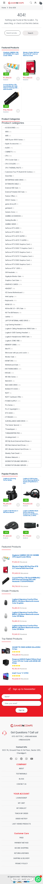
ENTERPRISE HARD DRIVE (14, 180)
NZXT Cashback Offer (13, 397)
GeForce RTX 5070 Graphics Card (17, 252)
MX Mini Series (10, 377)
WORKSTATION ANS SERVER (15, 465)
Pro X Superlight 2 (11, 409)
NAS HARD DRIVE (11, 385)
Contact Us (21, 784)
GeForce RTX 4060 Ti (13, 232)
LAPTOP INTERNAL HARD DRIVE (16, 320)
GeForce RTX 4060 (12, 228)
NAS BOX (8, 381)
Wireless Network (11, 457)
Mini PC (7, 349)
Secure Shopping (21, 848)
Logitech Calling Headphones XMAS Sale (20, 328)
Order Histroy (21, 819)
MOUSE (8, 373)
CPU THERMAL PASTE (13, 168)
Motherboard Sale (11, 365)
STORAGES (9, 417)
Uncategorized (10, 437)
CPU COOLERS (10, 164)
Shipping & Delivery (21, 858)
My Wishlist (21, 808)
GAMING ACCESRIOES (13, 216)
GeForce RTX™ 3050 (12, 268)
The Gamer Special (12, 425)
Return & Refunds (21, 853)
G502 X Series (10, 200)
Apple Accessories (12, 144)
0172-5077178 (17, 736)
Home (4, 8)
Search (31, 2)
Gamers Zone (10, 212)
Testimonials (21, 774)
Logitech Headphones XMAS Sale (17, 337)
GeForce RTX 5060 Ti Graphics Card (18, 248)
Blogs (21, 779)
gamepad (8, 208)
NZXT (7, 393)
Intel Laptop (9, 296)
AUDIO (7, 148)
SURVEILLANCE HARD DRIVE (15, 421)
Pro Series (9, 405)
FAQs (21, 838)
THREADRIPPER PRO (12, 433)
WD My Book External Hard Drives (17, 441)
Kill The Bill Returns (12, 312)
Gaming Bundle (10, 220)
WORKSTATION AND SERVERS (16, 461)
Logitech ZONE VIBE (12, 341)
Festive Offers (10, 196)
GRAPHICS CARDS (11, 284)
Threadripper (10, 429)
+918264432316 (24, 740)
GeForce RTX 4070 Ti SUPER (15, 240)
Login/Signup (21, 798)
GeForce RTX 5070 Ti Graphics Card (18, 256)
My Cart (21, 803)
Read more (18, 111)
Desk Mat (8, 176)
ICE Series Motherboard (13, 292)
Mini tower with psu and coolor (16, 353)
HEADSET (8, 288)
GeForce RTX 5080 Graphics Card (17, 260)
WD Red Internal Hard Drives (15, 445)
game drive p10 (10, 204)
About (21, 769)
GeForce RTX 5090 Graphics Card (17, 264)
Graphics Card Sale (12, 280)
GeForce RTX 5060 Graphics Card (17, 244)
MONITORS (9, 361)
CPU (6, 156)
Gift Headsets (10, 272)
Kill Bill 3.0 (8, 304)
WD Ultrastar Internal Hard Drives (16, 449)
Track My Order (21, 813)
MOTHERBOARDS (11, 369)
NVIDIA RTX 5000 (11, 389)
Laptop (7, 316)
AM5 (6, 136)
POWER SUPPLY (11, 401)
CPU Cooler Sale (11, 160)
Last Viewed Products (21, 824)
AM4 (6, 132)
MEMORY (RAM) (11, 345)
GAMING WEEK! (10, 224)
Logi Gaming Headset (12, 324)
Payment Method (21, 843)
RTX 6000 (9, 413)
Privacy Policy (21, 864)
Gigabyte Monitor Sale (13, 276)
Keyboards (9, 300)
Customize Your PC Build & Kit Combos (19, 172)
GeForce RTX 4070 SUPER (15, 236)
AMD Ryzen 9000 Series (14, 140)
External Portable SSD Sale (14, 192)
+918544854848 (30, 736)
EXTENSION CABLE (12, 184)
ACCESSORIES (10, 128)
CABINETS (9, 152)
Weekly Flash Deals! (12, 453)
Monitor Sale (9, 357)
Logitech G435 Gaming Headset (16, 332)
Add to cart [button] (18, 79)
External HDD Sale (11, 188)
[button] (38, 879)
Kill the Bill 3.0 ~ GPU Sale (14, 308)
